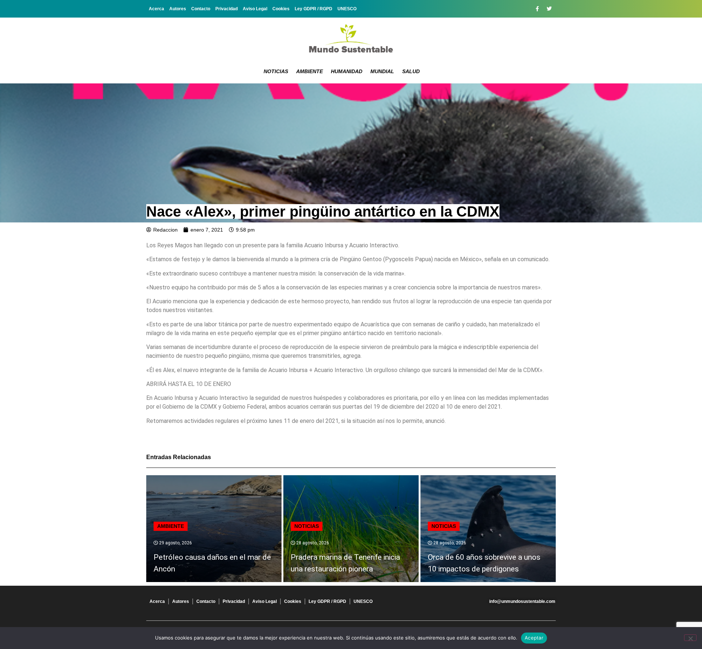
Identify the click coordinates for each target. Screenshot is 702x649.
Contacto (200, 8)
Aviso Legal (255, 8)
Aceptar (534, 638)
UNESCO (346, 8)
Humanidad (346, 71)
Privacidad (226, 8)
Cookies (281, 8)
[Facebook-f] (537, 9)
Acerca (156, 8)
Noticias (276, 71)
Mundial (382, 71)
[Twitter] (549, 9)
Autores (177, 8)
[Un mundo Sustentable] (351, 38)
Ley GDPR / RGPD (313, 8)
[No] (690, 637)
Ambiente (309, 71)
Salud (411, 71)
